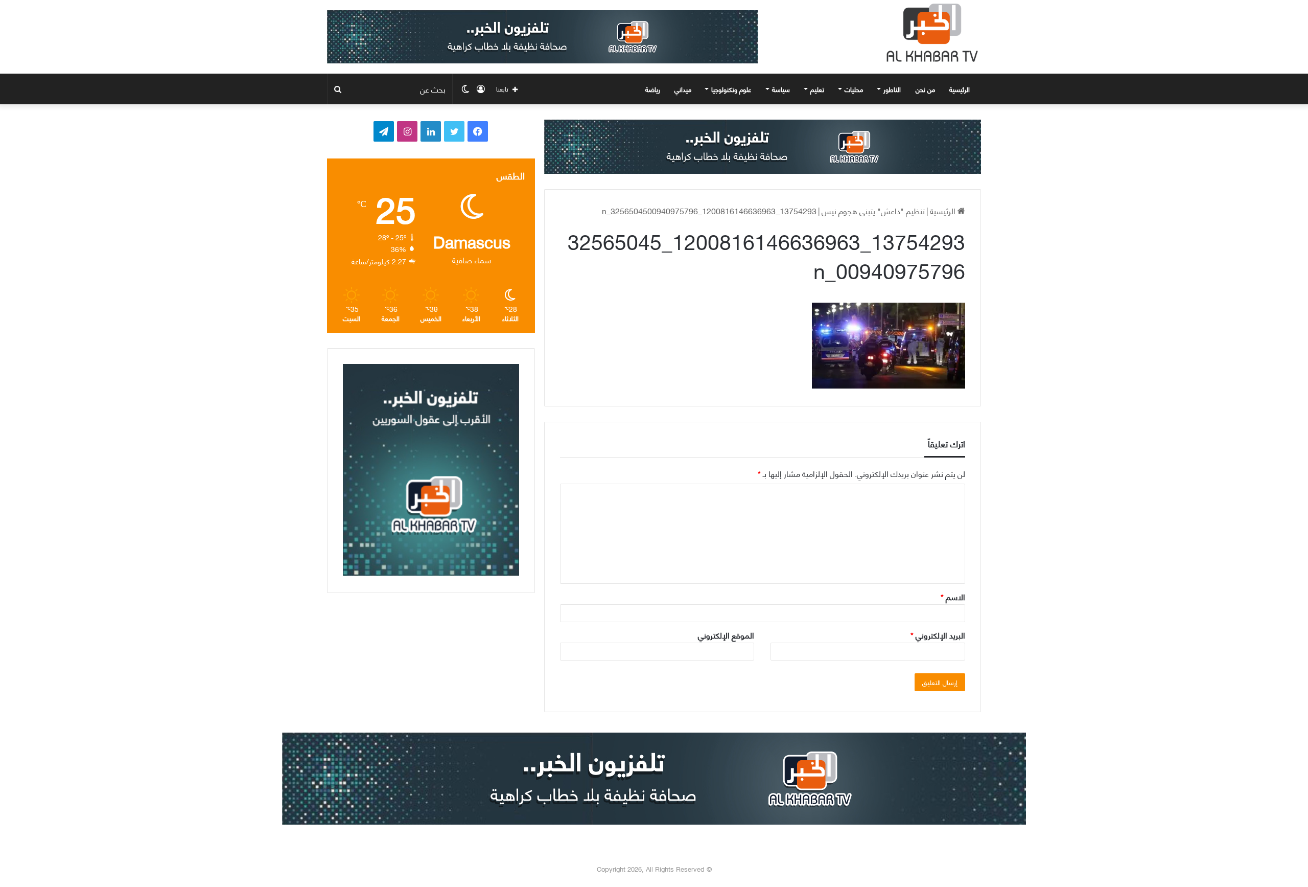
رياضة (652, 89)
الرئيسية (960, 89)
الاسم (953, 596)
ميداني (682, 89)
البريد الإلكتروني (937, 634)
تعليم (817, 89)
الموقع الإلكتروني (726, 634)
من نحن (925, 89)
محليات (854, 89)
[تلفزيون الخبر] (930, 33)
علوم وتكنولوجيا (731, 89)
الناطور (892, 89)
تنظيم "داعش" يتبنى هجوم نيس (873, 210)
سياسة (781, 89)
